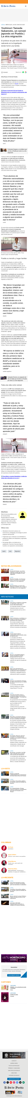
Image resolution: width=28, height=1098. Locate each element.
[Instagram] (14, 1082)
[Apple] (20, 1082)
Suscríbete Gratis (14, 975)
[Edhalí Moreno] (4, 863)
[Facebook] (4, 1082)
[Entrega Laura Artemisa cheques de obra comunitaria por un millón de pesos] (5, 685)
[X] (8, 1082)
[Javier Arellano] (4, 855)
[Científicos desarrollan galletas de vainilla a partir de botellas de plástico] (5, 889)
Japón (3, 551)
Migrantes (17, 551)
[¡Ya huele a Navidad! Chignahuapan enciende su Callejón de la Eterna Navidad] (5, 903)
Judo (10, 551)
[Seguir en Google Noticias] (26, 72)
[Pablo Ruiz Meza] (4, 870)
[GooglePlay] (23, 1082)
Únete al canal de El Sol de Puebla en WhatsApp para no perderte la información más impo (14, 92)
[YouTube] (11, 1082)
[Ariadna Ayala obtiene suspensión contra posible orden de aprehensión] (5, 641)
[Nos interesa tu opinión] (14, 1055)
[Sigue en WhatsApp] (23, 72)
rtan (5, 94)
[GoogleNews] (17, 1082)
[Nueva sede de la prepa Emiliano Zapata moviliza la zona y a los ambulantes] (5, 896)
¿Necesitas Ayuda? (14, 1079)
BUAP (16, 83)
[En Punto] (4, 848)
